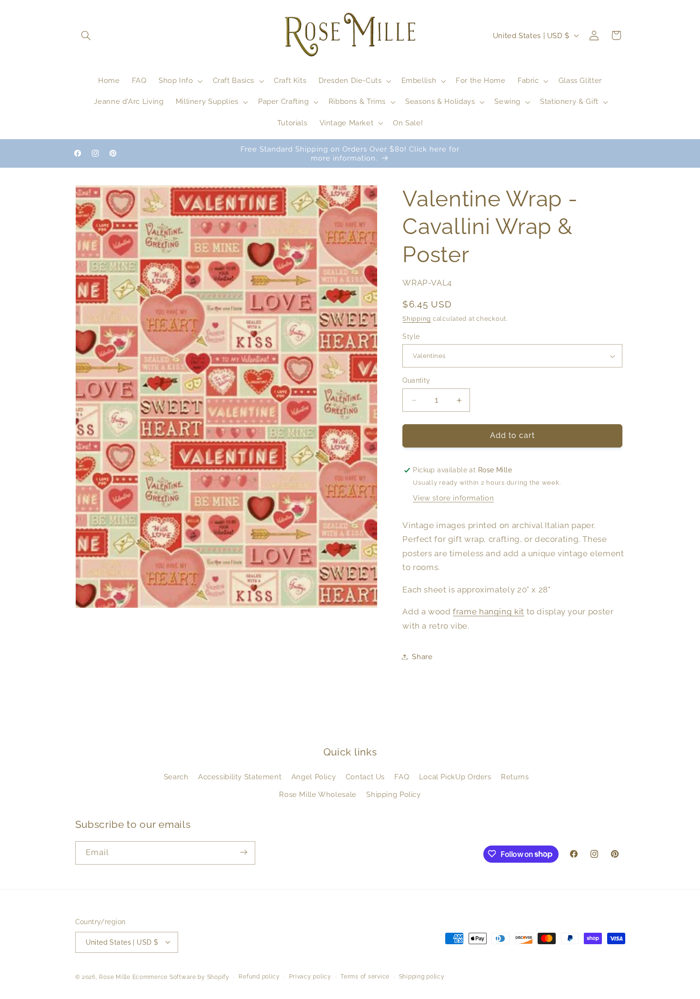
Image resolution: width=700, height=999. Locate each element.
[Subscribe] (243, 852)
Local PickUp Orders (455, 777)
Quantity (416, 380)
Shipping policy (422, 976)
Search (176, 777)
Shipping (416, 318)
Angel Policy (313, 777)
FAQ (401, 777)
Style (411, 336)
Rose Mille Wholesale (318, 794)
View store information (453, 498)
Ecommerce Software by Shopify (181, 976)
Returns (515, 777)
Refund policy (259, 976)
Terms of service (365, 976)
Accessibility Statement (240, 777)
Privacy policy (310, 976)
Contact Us (365, 777)
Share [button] (422, 656)
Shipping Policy (393, 794)
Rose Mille (114, 976)
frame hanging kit (488, 611)
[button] (86, 35)
